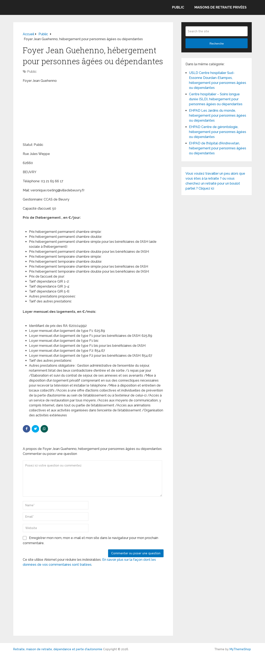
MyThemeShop (240, 649)
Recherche (217, 43)
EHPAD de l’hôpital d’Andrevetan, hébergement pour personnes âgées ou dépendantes (217, 148)
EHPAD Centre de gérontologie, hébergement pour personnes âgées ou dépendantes (217, 132)
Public (178, 7)
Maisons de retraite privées (220, 7)
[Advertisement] (54, 113)
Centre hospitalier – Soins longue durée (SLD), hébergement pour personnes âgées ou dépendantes (215, 99)
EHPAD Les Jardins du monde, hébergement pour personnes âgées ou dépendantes (217, 115)
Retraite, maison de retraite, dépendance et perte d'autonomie (57, 649)
